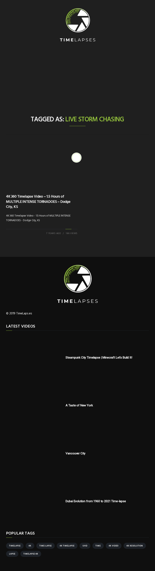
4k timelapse (67, 545)
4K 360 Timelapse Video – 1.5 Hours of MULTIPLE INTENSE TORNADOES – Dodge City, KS (38, 202)
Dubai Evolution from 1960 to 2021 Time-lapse (96, 501)
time (98, 545)
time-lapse (45, 545)
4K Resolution (135, 545)
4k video (113, 545)
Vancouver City (75, 453)
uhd (85, 545)
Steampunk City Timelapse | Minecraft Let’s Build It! (99, 357)
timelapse (15, 545)
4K (30, 545)
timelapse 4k (30, 553)
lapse (12, 553)
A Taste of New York (79, 405)
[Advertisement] (77, 85)
